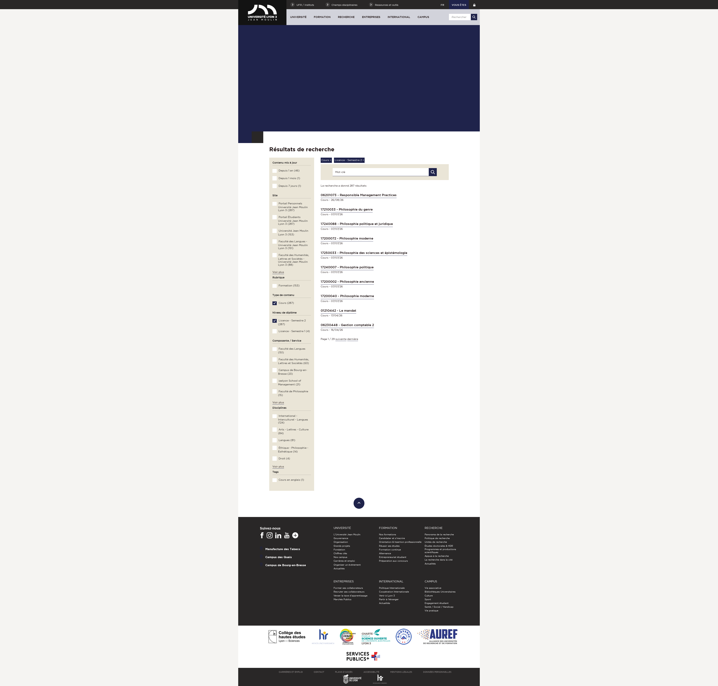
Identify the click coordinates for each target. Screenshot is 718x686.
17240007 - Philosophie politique (347, 267)
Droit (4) (284, 458)
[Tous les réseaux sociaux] (295, 535)
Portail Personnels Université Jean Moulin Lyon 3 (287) (293, 207)
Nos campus (340, 557)
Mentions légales (401, 672)
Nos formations (387, 534)
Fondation (339, 549)
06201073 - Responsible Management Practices (359, 195)
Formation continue (390, 549)
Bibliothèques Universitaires (440, 591)
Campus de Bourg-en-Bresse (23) (292, 372)
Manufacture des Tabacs (282, 549)
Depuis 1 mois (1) (289, 178)
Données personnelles (437, 672)
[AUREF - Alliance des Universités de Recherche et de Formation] (437, 637)
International (399, 17)
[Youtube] (287, 535)
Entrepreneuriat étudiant (392, 557)
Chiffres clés (340, 553)
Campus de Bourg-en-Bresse (285, 565)
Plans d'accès (343, 672)
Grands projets (342, 546)
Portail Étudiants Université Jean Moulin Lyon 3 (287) (293, 220)
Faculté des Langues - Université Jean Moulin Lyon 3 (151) (293, 245)
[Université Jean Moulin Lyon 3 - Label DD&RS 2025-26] (348, 637)
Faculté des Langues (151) (291, 350)
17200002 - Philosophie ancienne (347, 281)
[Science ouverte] (375, 637)
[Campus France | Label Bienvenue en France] (404, 637)
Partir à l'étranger (389, 599)
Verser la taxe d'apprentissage (350, 595)
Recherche (346, 17)
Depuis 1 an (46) (289, 170)
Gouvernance (341, 538)
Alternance (385, 553)
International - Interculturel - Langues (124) (293, 419)
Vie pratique (431, 610)
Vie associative (433, 588)
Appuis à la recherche (437, 556)
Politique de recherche (437, 538)
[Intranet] (474, 4)
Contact (319, 672)
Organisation (341, 542)
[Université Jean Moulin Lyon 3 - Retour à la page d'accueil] (262, 12)
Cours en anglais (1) (291, 479)
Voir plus (278, 272)
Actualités (339, 568)
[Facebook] (262, 535)
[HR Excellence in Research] (323, 637)
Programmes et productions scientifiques (440, 550)
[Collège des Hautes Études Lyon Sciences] (287, 637)
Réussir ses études (389, 546)
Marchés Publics (342, 599)
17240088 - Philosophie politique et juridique (357, 223)
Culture (429, 595)
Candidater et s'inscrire (392, 538)
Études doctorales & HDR (439, 546)
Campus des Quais (278, 557)
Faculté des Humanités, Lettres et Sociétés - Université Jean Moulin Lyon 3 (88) (293, 260)
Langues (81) (286, 440)
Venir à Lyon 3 (387, 595)
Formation (322, 17)
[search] (462, 17)
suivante (340, 338)
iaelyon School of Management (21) (289, 382)
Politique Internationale (392, 588)
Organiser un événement (347, 565)
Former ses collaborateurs (348, 588)
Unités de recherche (436, 542)
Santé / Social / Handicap (439, 607)
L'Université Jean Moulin (347, 534)
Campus (423, 17)
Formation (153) (289, 285)
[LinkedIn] (278, 535)
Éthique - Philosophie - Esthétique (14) (293, 449)
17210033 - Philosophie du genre (347, 209)
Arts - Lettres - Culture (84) (293, 431)
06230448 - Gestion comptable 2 (347, 325)
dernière (352, 338)
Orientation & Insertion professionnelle (400, 542)
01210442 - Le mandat (338, 310)
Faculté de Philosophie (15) (293, 393)
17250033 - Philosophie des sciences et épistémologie (364, 252)
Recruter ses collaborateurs (349, 591)
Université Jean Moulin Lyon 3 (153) (293, 232)
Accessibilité (371, 672)
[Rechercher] (474, 17)
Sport (428, 599)
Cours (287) (286, 302)
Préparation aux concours (393, 561)
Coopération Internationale (394, 591)
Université (298, 17)
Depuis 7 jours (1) (289, 185)
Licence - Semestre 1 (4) (294, 331)
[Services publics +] (362, 656)
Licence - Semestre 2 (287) (292, 322)
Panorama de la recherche (439, 534)
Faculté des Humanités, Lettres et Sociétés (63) (293, 361)
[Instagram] (270, 535)
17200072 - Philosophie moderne (347, 238)
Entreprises (371, 17)
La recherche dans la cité (438, 559)
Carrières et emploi (344, 561)
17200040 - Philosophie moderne (347, 296)
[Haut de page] (359, 503)
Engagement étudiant (437, 603)
